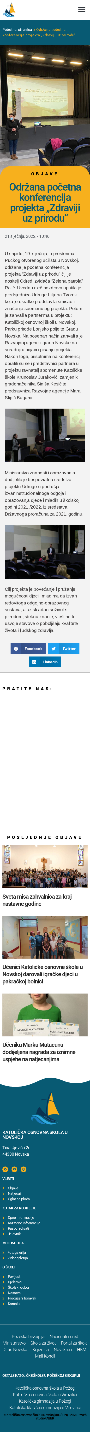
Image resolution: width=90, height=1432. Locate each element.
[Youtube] (14, 1169)
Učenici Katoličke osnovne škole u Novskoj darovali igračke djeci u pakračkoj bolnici (42, 974)
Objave (45, 173)
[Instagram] (23, 1169)
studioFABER (45, 1418)
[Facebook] (5, 1169)
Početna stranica (17, 29)
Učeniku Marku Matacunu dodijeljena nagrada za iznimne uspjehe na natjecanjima (38, 1052)
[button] (82, 10)
